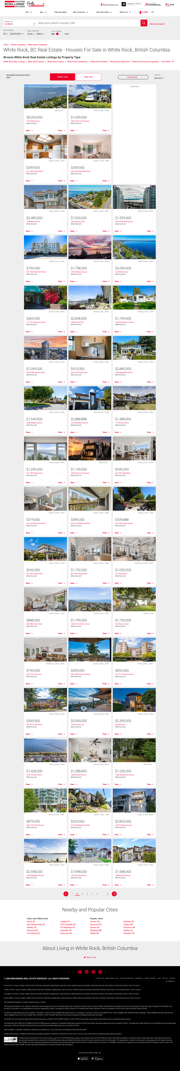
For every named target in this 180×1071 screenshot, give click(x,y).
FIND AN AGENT (60, 12)
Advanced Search (157, 24)
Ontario (16, 985)
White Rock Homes (36, 61)
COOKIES (172, 978)
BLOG (117, 978)
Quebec (22, 985)
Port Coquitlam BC (68, 924)
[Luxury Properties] (131, 4)
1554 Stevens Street (122, 624)
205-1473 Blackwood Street (36, 523)
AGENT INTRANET (150, 978)
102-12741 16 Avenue (33, 674)
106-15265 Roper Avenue (124, 523)
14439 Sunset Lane (77, 724)
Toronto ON (95, 921)
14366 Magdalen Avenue (35, 875)
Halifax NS (94, 933)
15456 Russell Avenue (123, 875)
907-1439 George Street (79, 574)
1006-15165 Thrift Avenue (35, 825)
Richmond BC (32, 930)
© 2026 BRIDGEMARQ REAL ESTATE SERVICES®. (26, 978)
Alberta (28, 985)
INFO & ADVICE (79, 12)
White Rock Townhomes (77, 61)
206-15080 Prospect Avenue (80, 674)
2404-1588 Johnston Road (35, 372)
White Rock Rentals (99, 61)
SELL (41, 12)
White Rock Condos (55, 61)
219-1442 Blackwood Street (80, 825)
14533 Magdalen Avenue (123, 372)
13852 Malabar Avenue (34, 423)
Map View (88, 77)
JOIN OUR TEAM (102, 12)
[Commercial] (153, 4)
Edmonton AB (129, 927)
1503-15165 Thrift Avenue (124, 222)
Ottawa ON (94, 927)
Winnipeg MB (95, 930)
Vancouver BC (66, 933)
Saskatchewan (55, 985)
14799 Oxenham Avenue (123, 825)
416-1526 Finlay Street (122, 473)
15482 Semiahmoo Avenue (124, 775)
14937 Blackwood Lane (79, 272)
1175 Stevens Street (122, 423)
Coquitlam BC (66, 930)
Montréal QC (128, 921)
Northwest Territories (97, 985)
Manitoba (46, 985)
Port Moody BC (33, 933)
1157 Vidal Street (121, 574)
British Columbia (36, 985)
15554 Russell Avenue (78, 775)
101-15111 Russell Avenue (124, 674)
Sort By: (157, 75)
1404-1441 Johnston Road (80, 624)
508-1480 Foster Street (34, 624)
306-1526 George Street (79, 372)
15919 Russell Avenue (78, 875)
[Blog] (169, 4)
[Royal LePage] (24, 4)
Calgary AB (128, 924)
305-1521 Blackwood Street (80, 523)
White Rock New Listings (14, 61)
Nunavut (136, 985)
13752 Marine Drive (33, 121)
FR (152, 12)
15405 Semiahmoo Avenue (124, 322)
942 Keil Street (120, 724)
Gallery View (62, 77)
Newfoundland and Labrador (81, 985)
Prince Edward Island (121, 985)
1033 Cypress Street (78, 222)
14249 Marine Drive (121, 272)
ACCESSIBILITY (170, 981)
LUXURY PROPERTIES (126, 978)
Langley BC (65, 921)
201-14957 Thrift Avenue (34, 171)
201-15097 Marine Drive (34, 473)
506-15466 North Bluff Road (36, 272)
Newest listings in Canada (37, 1002)
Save (28, 130)
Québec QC (128, 930)
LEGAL (159, 978)
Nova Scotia (109, 985)
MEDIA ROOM (109, 978)
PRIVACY (165, 978)
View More (166, 61)
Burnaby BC (32, 927)
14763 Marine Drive (33, 222)
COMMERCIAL (138, 978)
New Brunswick (66, 985)
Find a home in (8, 985)
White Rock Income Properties (145, 61)
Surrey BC (31, 921)
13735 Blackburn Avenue (79, 423)
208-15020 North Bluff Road (80, 171)
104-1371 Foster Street (34, 724)
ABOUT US (124, 12)
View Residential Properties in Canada (16, 1002)
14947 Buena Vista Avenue (80, 473)
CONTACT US (100, 978)
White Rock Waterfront (119, 61)
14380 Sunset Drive (77, 322)
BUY (27, 12)
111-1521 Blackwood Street (36, 322)
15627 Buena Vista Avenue (80, 121)
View (60, 130)
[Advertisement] (134, 127)
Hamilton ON (128, 933)
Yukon (131, 985)
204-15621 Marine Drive (34, 574)
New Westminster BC (36, 924)
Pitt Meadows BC (67, 927)
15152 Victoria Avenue (34, 775)
